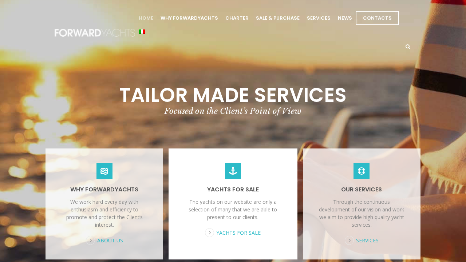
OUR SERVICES (361, 189)
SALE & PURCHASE (278, 18)
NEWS (345, 18)
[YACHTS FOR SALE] (233, 171)
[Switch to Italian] (142, 32)
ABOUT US (110, 240)
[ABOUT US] (104, 171)
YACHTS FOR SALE (233, 189)
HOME (146, 18)
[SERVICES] (361, 171)
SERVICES (319, 18)
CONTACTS (377, 18)
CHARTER (237, 18)
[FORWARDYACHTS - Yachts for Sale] (95, 32)
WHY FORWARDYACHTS (189, 18)
